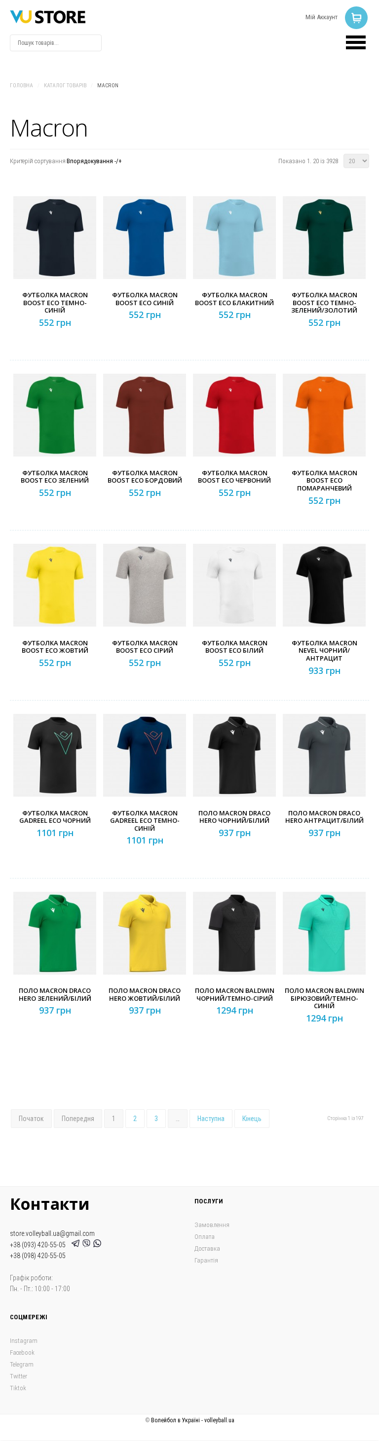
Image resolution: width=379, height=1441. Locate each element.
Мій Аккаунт (321, 17)
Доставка (207, 1248)
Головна (21, 85)
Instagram (24, 1340)
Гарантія (206, 1260)
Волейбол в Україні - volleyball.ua (192, 1420)
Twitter (18, 1376)
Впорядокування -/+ (94, 161)
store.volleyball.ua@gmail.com (52, 1233)
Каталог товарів (65, 85)
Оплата (204, 1236)
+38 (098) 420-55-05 (38, 1256)
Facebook (22, 1352)
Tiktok (18, 1388)
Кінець (252, 1119)
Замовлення (211, 1225)
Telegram (22, 1364)
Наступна (211, 1119)
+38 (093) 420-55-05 (39, 1245)
